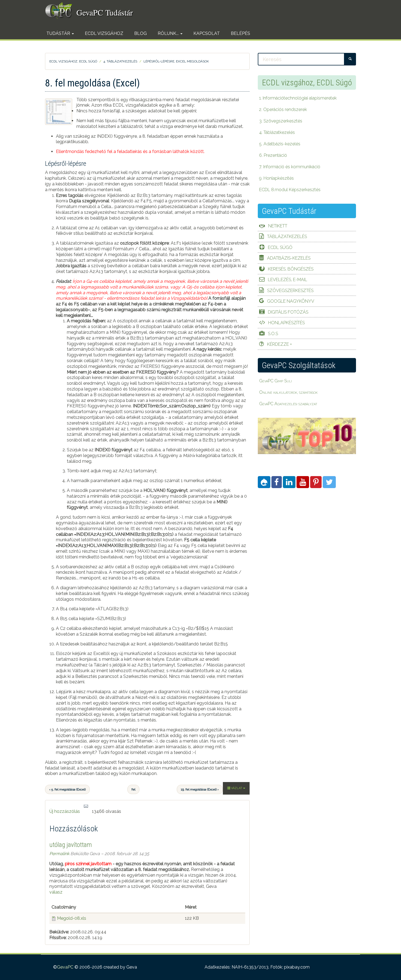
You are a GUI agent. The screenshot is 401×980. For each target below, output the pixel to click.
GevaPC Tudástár (104, 12)
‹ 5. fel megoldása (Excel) (67, 789)
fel (133, 789)
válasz (55, 892)
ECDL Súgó (280, 247)
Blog (140, 33)
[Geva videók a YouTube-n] (303, 482)
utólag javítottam (70, 845)
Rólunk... (169, 33)
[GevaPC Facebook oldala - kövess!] (276, 482)
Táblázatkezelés (287, 236)
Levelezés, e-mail (287, 279)
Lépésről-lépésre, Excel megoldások (176, 61)
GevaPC (65, 967)
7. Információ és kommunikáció (289, 166)
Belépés (240, 33)
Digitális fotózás (288, 312)
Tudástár (58, 33)
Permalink (59, 853)
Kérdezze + (279, 344)
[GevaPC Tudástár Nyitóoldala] (60, 10)
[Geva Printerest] (316, 482)
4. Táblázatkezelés (120, 61)
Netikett (277, 226)
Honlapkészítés (286, 322)
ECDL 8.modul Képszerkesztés (290, 189)
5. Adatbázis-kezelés (279, 143)
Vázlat (236, 788)
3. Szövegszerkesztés (280, 121)
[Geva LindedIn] (289, 482)
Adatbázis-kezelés (288, 258)
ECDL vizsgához (104, 33)
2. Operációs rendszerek (283, 109)
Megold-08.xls (71, 918)
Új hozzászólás (64, 811)
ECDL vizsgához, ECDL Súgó (73, 61)
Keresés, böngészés (290, 269)
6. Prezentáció (273, 155)
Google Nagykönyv (290, 301)
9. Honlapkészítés (276, 178)
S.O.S (273, 333)
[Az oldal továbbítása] (86, 806)
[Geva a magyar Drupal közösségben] (264, 482)
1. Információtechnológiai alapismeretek (298, 98)
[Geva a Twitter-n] (329, 482)
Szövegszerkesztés (290, 290)
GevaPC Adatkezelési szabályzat (288, 403)
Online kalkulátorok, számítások (288, 392)
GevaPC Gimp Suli (275, 380)
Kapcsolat (206, 33)
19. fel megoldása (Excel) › (200, 789)
